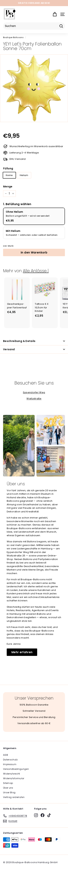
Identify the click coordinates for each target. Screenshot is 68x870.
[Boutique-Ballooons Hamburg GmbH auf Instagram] (36, 815)
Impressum (9, 764)
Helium (24, 175)
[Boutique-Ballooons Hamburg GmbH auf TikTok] (49, 815)
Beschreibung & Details (19, 341)
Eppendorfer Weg (34, 392)
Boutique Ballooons (13, 37)
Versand (9, 349)
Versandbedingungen (16, 769)
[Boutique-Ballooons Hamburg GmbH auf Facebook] (42, 815)
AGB (5, 754)
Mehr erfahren (21, 652)
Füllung (8, 168)
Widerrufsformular (13, 778)
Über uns (8, 787)
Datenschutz (10, 759)
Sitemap (8, 783)
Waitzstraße (34, 398)
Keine (9, 175)
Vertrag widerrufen (13, 797)
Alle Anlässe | (36, 271)
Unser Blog (9, 792)
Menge (8, 186)
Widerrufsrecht (11, 773)
